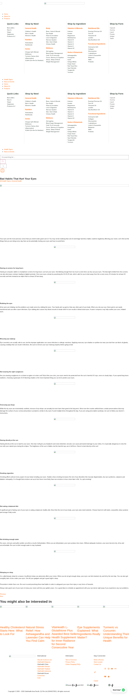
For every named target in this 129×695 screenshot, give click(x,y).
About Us (7, 86)
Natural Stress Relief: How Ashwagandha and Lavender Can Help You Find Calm (38, 634)
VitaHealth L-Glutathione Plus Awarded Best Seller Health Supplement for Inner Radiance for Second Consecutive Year (64, 637)
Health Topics (8, 149)
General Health (17, 181)
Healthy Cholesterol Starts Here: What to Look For (12, 631)
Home (6, 84)
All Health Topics (5, 181)
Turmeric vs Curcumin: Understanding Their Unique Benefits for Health (116, 634)
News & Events (9, 152)
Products (7, 88)
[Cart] (3, 166)
